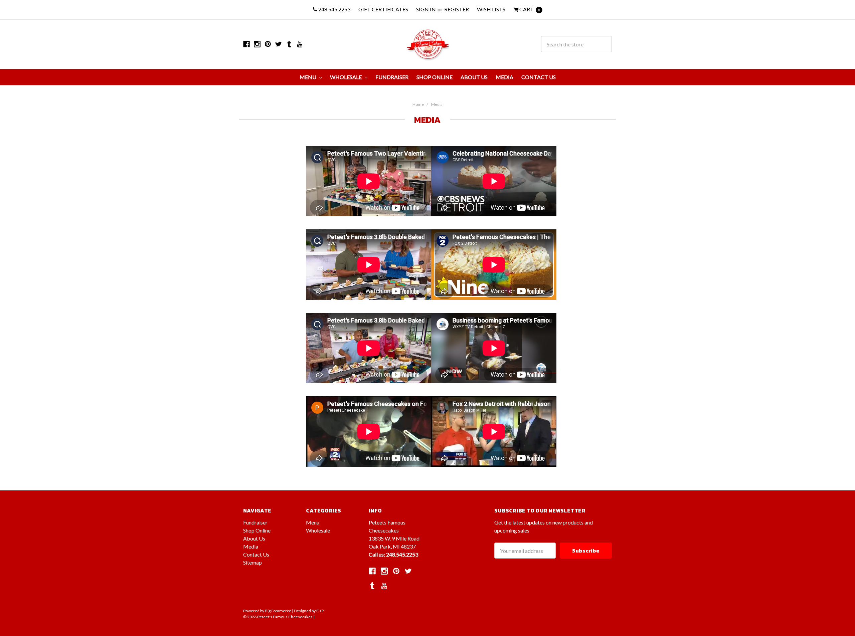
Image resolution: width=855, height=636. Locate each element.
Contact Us (538, 77)
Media (504, 77)
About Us (474, 77)
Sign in (426, 9)
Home (418, 104)
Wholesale (346, 77)
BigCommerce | (279, 610)
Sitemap (252, 562)
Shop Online (434, 77)
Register (456, 9)
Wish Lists (491, 9)
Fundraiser (391, 77)
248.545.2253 (333, 9)
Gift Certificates (383, 9)
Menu (308, 77)
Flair (320, 610)
